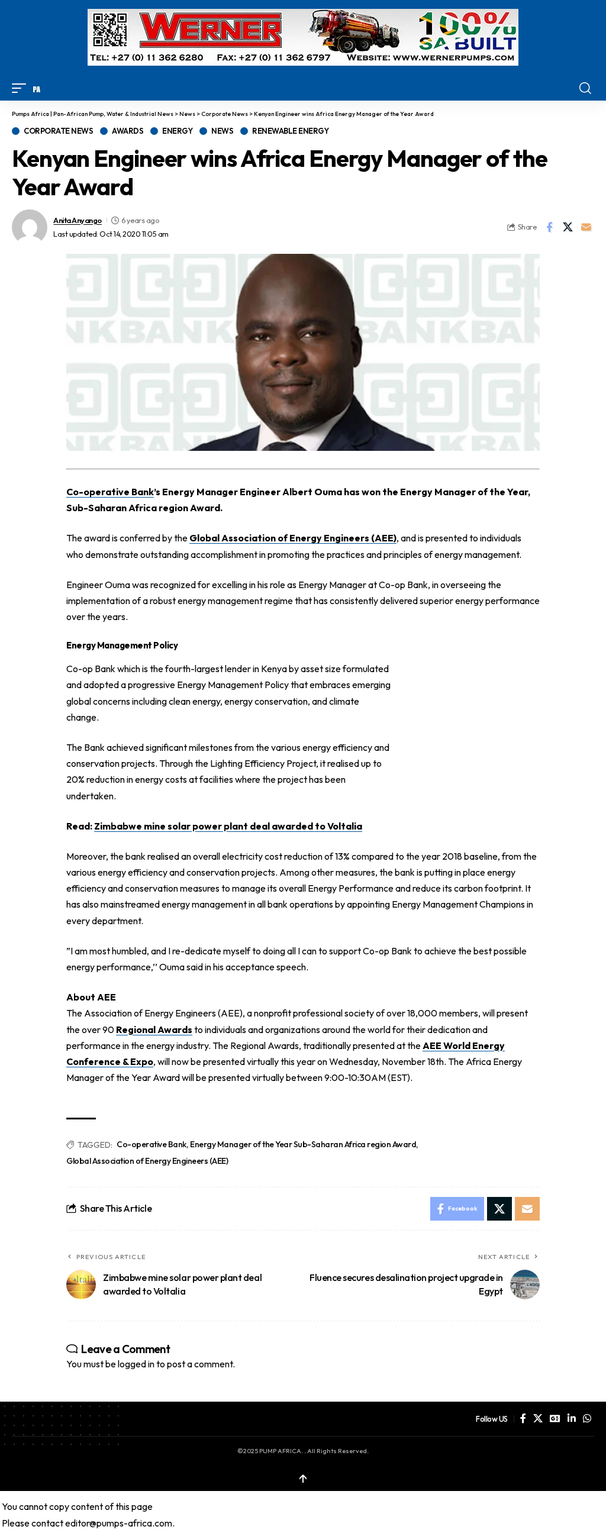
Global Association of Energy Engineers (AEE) (293, 538)
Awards (127, 131)
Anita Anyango (77, 220)
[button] (22, 88)
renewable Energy (290, 131)
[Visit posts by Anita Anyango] (29, 227)
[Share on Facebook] (549, 227)
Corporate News (58, 131)
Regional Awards (154, 1029)
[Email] (586, 227)
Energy (177, 131)
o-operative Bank (110, 492)
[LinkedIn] (572, 1419)
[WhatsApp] (587, 1419)
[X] (538, 1419)
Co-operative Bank (151, 1144)
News (222, 131)
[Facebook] (523, 1419)
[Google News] (555, 1419)
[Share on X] (567, 227)
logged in (136, 1364)
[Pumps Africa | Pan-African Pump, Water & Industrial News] (36, 88)
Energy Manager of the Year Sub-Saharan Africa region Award (303, 1144)
